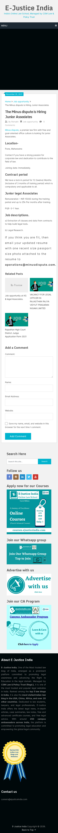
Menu (4, 25)
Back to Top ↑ (29, 830)
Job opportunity (21, 101)
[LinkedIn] (22, 477)
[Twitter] (29, 477)
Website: (9, 410)
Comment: (10, 354)
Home (8, 101)
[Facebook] (9, 477)
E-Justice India (29, 7)
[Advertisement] (29, 59)
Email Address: (12, 396)
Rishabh (15, 121)
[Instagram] (16, 477)
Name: (8, 382)
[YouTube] (35, 477)
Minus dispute (12, 130)
